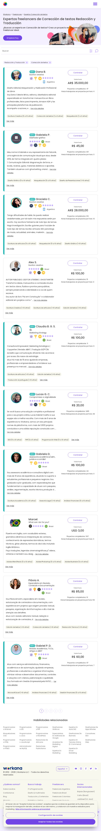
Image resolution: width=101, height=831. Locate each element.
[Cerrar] (98, 812)
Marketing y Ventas (35, 800)
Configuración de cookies (50, 815)
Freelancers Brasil (59, 793)
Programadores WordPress (42, 734)
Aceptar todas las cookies (50, 821)
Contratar (77, 72)
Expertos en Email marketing (73, 750)
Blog (5, 796)
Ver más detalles (37, 108)
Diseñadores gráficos (57, 728)
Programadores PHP (42, 728)
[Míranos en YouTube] (76, 769)
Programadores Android (9, 728)
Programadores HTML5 (9, 747)
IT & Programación (35, 789)
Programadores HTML (9, 741)
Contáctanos (8, 793)
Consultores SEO (90, 734)
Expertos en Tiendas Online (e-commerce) (75, 742)
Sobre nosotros (9, 789)
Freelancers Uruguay (60, 800)
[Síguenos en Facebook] (86, 769)
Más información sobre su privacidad (33, 809)
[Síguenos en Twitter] (91, 769)
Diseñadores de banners (75, 734)
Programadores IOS (25, 728)
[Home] (5, 4)
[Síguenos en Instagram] (81, 769)
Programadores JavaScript (25, 741)
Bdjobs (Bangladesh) (86, 791)
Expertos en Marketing (56, 752)
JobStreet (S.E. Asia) (85, 799)
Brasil (48, 142)
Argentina (51, 82)
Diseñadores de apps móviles (91, 728)
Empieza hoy (13, 38)
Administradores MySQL (25, 747)
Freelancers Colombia (61, 796)
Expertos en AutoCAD (73, 728)
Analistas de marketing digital (57, 744)
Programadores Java (25, 734)
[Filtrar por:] (91, 51)
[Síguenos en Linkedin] (96, 769)
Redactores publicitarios (41, 747)
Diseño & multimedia (36, 793)
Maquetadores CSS (9, 734)
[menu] (95, 4)
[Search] (97, 51)
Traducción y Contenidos (38, 796)
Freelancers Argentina (61, 789)
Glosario (6, 800)
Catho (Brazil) (82, 795)
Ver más (10, 121)
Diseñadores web (90, 741)
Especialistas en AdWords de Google (58, 735)
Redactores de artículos (42, 741)
